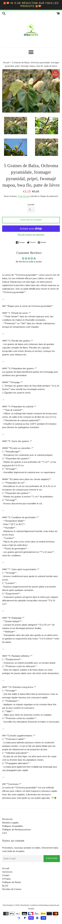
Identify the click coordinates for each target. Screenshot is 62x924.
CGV (4, 833)
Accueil (5, 868)
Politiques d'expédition (12, 826)
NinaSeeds (24, 905)
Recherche (7, 819)
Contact (6, 875)
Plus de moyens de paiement (31, 234)
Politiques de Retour (11, 882)
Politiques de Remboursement (16, 829)
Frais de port (24, 196)
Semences (7, 872)
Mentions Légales (10, 822)
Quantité (31, 205)
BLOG (5, 885)
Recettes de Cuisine (11, 889)
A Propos (6, 879)
